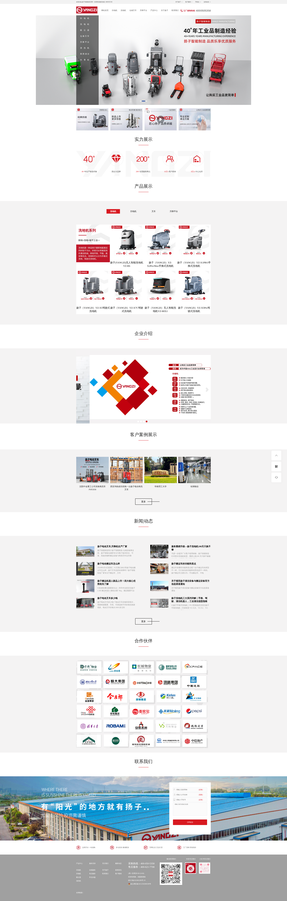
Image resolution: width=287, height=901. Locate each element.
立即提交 (190, 822)
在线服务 (92, 870)
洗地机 (123, 10)
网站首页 (105, 10)
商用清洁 (84, 54)
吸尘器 (84, 30)
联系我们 (175, 10)
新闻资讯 (118, 870)
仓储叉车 (133, 10)
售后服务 (92, 874)
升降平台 (143, 10)
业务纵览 (206, 2)
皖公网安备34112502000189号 (141, 884)
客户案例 (188, 2)
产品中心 (154, 10)
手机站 (197, 2)
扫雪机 (84, 60)
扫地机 (114, 10)
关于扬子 (178, 2)
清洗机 (84, 48)
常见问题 (92, 877)
